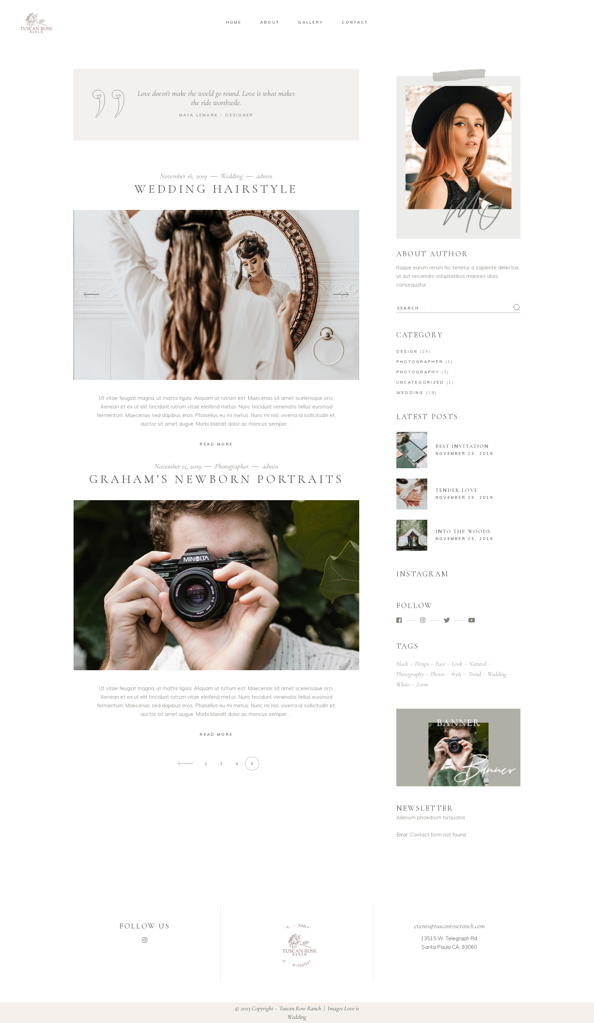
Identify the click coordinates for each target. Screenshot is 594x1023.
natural (477, 663)
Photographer (232, 466)
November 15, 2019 (178, 466)
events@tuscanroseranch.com (449, 926)
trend (474, 674)
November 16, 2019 (184, 176)
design (422, 663)
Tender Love (457, 490)
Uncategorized (420, 382)
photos (437, 674)
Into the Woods (463, 531)
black (402, 663)
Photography (417, 372)
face (440, 663)
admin (264, 176)
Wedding (232, 176)
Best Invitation (463, 446)
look (457, 663)
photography (410, 674)
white (402, 684)
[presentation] (91, 295)
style (456, 674)
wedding (496, 674)
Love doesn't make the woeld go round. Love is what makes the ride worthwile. (216, 98)
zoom (422, 684)
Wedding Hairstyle (216, 189)
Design (407, 351)
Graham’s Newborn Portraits (216, 479)
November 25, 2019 (465, 453)
